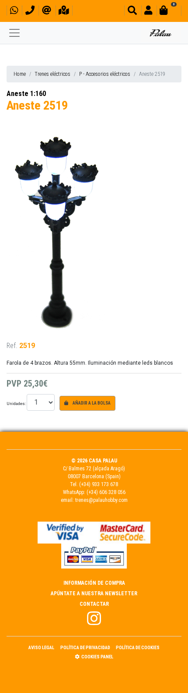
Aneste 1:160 (26, 93)
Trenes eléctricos (52, 74)
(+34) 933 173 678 (98, 484)
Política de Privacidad (85, 647)
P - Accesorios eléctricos (104, 74)
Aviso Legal (41, 647)
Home (20, 74)
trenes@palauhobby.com (101, 500)
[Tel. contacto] (30, 11)
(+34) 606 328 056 (106, 492)
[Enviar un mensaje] (46, 11)
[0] (169, 11)
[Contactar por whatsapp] (14, 11)
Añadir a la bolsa (91, 403)
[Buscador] (132, 11)
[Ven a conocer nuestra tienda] (64, 11)
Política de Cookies (138, 647)
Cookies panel (97, 657)
